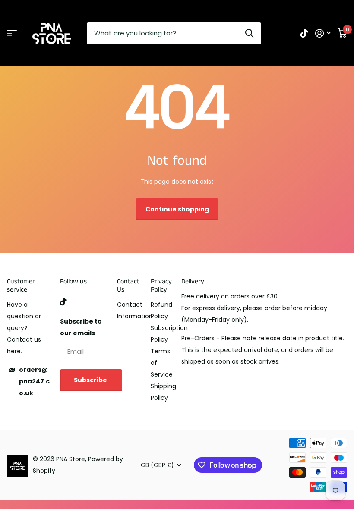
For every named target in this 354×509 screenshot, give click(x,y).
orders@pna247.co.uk (34, 381)
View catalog (12, 33)
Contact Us (128, 285)
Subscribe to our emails (81, 327)
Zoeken (249, 33)
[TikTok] (63, 301)
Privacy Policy (161, 285)
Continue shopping (177, 209)
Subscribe (91, 380)
